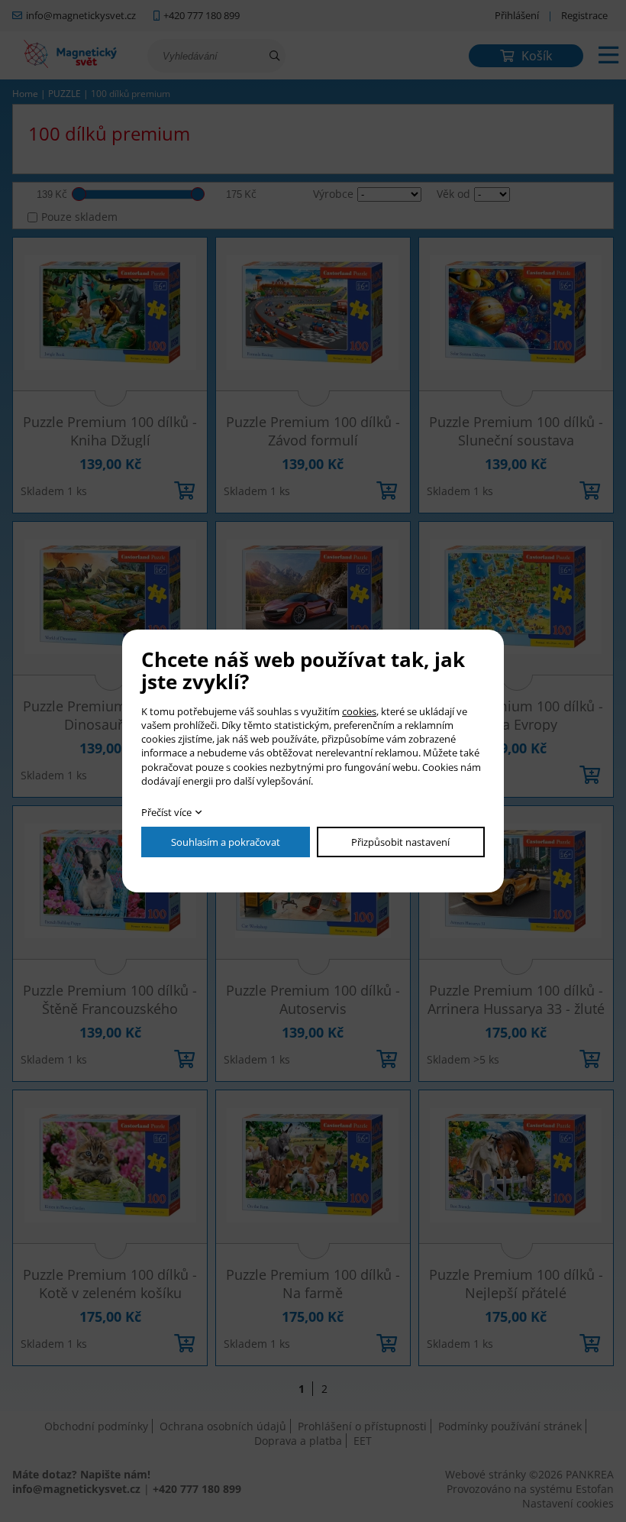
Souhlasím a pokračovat (225, 842)
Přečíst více (166, 812)
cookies (359, 711)
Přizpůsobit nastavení (400, 842)
